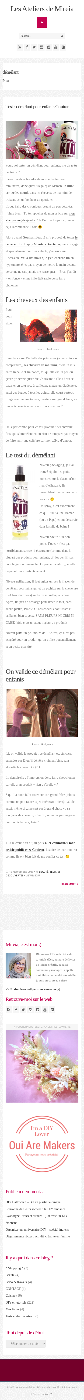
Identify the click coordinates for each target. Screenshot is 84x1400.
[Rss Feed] (20, 47)
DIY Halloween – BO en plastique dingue (33, 1202)
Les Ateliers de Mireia (42, 8)
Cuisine (10, 1295)
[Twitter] (34, 47)
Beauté (43, 871)
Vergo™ (48, 1394)
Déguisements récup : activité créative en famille (38, 1236)
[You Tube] (56, 47)
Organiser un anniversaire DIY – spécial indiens (37, 1229)
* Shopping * (14, 1268)
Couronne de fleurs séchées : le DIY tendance (35, 1209)
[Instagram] (41, 47)
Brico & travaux (16, 1282)
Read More (69, 884)
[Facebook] (27, 47)
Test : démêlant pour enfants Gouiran (37, 106)
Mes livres (12, 1309)
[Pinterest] (49, 47)
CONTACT (13, 1289)
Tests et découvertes (19, 1316)
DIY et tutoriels (16, 1302)
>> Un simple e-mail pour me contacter (31, 989)
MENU (42, 22)
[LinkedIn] (63, 47)
